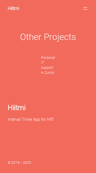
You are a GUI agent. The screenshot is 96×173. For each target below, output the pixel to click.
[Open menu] (85, 8)
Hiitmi (13, 8)
